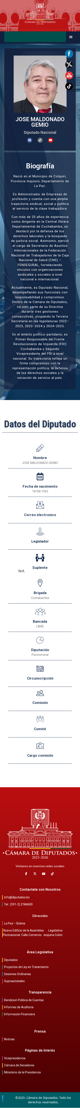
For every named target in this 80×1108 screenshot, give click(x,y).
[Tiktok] (40, 140)
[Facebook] (29, 140)
